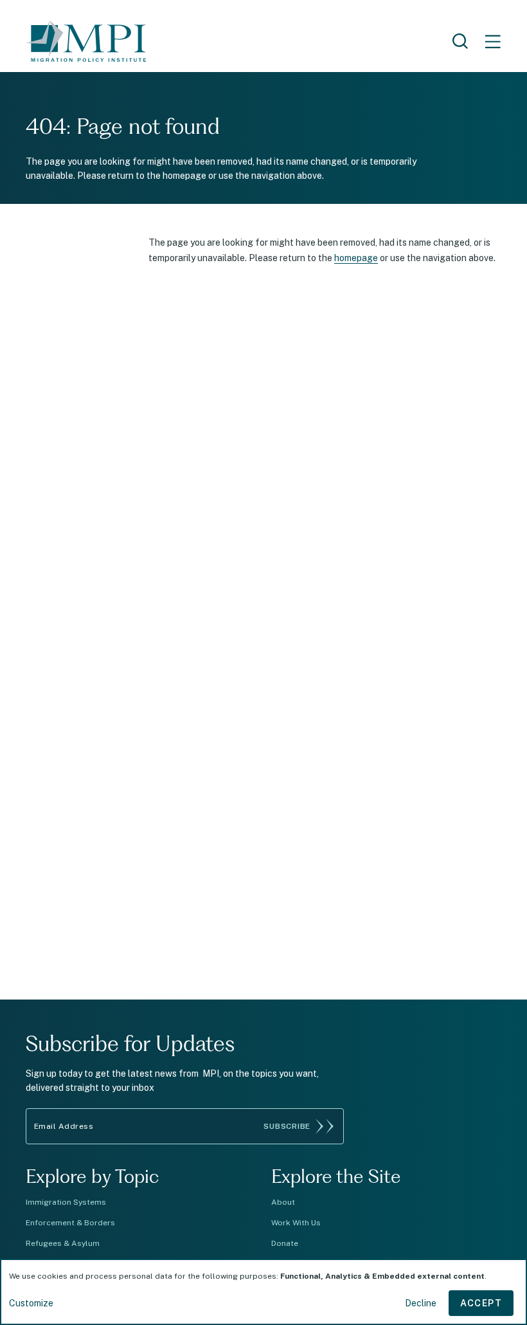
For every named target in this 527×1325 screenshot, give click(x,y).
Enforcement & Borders (70, 1222)
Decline (420, 1303)
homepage (356, 258)
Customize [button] (31, 1303)
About (283, 1202)
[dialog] (263, 1292)
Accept (481, 1303)
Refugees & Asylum (63, 1243)
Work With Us (296, 1222)
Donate (284, 1243)
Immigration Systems (66, 1202)
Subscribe (287, 1126)
